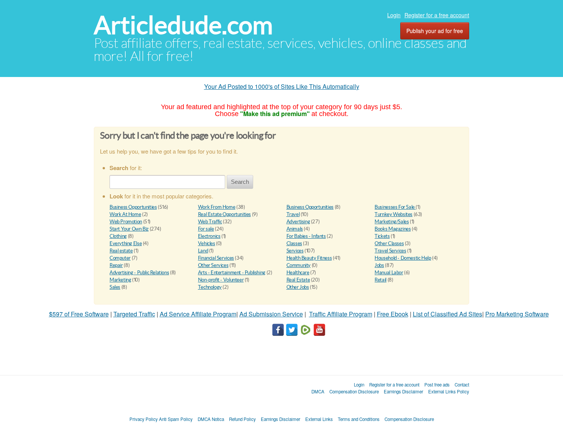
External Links (319, 419)
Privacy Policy (143, 419)
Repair (116, 265)
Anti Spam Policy (176, 419)
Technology (210, 287)
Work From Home (217, 207)
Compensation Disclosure (354, 391)
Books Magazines (393, 229)
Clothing (118, 236)
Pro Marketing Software (517, 314)
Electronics (209, 236)
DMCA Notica (211, 419)
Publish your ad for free (434, 30)
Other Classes (389, 243)
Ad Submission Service (271, 314)
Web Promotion (126, 221)
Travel (293, 214)
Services (295, 251)
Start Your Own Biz (129, 229)
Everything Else (126, 243)
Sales (115, 287)
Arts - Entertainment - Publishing (231, 272)
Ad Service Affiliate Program (198, 314)
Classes (294, 243)
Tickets (382, 236)
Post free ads (437, 385)
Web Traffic (210, 221)
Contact (462, 385)
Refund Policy (242, 419)
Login (394, 15)
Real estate (121, 251)
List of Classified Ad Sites (447, 314)
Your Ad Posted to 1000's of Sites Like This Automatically (281, 86)
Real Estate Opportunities (224, 214)
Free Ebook (392, 314)
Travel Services (390, 251)
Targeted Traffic (134, 314)
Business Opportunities (133, 207)
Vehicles (206, 243)
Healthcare (297, 272)
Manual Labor (389, 272)
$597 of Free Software (79, 314)
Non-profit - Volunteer (221, 280)
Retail (380, 280)
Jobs (379, 265)
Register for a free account (436, 15)
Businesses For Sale (395, 207)
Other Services (213, 265)
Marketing (120, 280)
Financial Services (216, 258)
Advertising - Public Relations (139, 272)
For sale (206, 229)
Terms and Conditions (359, 419)
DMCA (317, 391)
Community (298, 265)
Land (203, 251)
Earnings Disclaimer (403, 391)
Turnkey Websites (393, 214)
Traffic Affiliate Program (340, 314)
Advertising (298, 221)
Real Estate (298, 280)
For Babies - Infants (306, 236)
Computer (120, 258)
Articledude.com (183, 25)
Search (240, 182)
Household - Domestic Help (403, 258)
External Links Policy (448, 391)
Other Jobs (297, 287)
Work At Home (125, 214)
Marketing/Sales (392, 221)
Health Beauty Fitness (309, 258)
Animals (294, 229)
